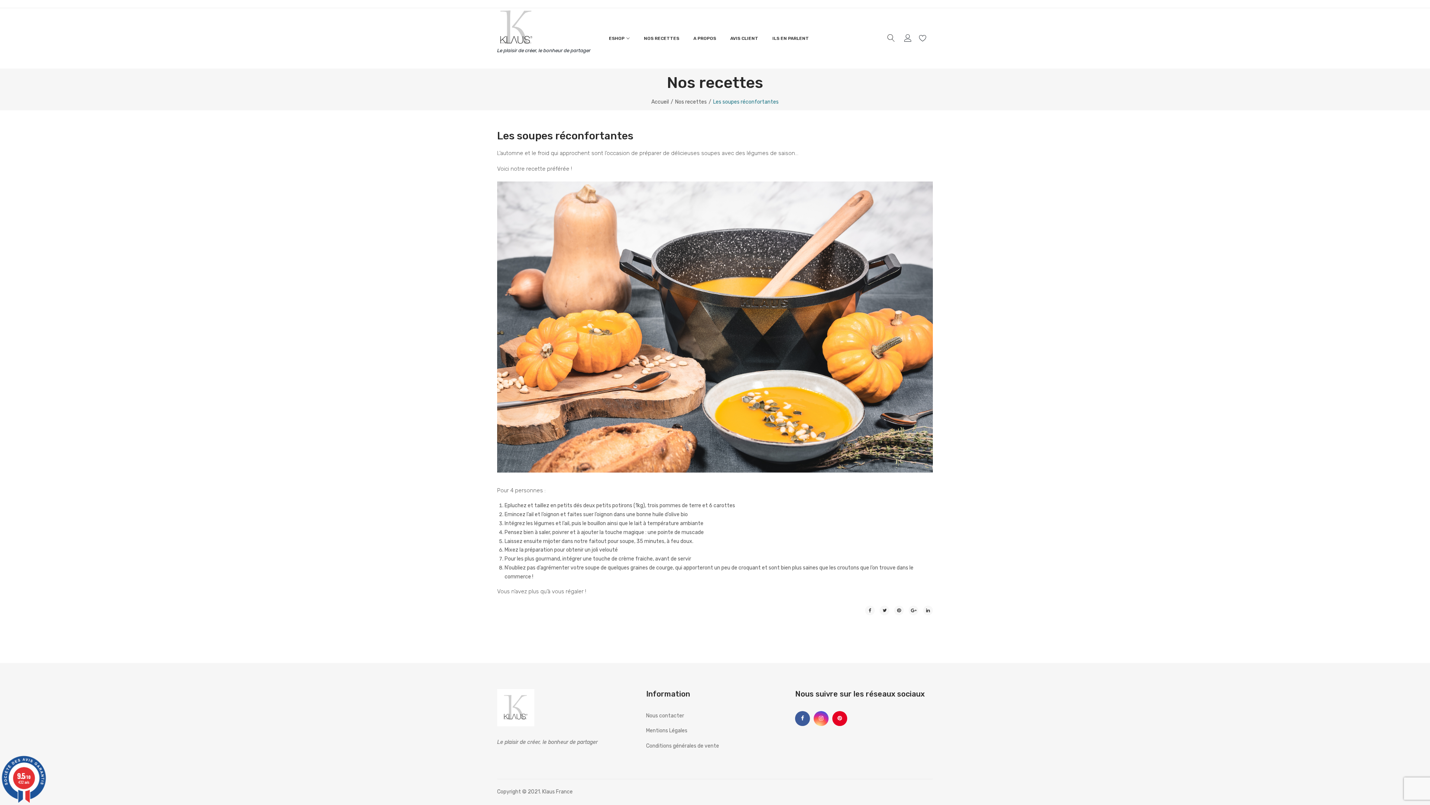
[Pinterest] (899, 610)
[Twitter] (884, 610)
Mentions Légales (666, 730)
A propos (704, 38)
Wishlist (923, 38)
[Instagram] (821, 718)
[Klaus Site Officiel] (515, 26)
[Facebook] (870, 610)
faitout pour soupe (611, 541)
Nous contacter (665, 716)
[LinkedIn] (928, 610)
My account (908, 38)
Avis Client (744, 38)
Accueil (660, 102)
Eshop (617, 38)
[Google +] (913, 610)
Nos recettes (661, 38)
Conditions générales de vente (682, 746)
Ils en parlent (790, 38)
